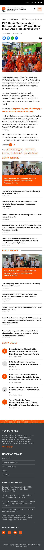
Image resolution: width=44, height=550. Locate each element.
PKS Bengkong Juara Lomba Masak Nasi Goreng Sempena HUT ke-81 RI (24, 364)
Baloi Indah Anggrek (14, 150)
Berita (4, 471)
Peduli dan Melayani (9, 466)
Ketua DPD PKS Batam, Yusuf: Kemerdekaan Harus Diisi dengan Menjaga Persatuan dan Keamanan (25, 377)
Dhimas (6, 153)
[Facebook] (4, 38)
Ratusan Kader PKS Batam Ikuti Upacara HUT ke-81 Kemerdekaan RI (24, 389)
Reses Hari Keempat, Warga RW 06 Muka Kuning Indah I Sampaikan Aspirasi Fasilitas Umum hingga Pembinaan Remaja (17, 518)
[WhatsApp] (12, 38)
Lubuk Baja (17, 153)
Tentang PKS (6, 458)
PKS (25, 153)
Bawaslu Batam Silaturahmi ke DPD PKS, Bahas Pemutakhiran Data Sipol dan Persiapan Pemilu (24, 351)
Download (5, 475)
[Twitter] (8, 38)
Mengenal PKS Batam (10, 462)
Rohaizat (33, 153)
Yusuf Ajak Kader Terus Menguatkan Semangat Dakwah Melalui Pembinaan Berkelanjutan (24, 402)
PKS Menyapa (14, 19)
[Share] (16, 38)
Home (4, 19)
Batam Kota (30, 150)
